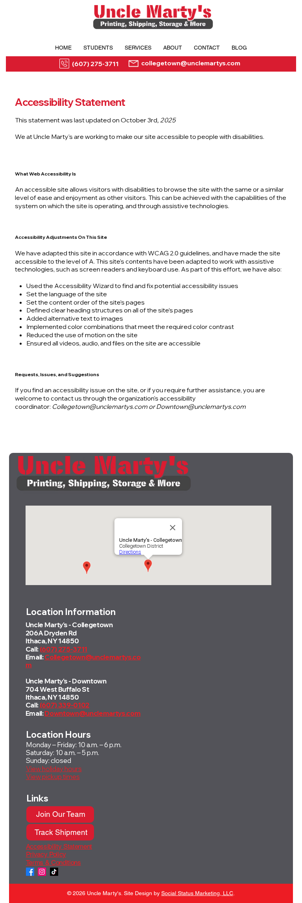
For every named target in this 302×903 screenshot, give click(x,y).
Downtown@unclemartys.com (201, 406)
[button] (98, 48)
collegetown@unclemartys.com (190, 63)
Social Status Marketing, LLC (197, 893)
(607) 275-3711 (95, 64)
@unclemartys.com (110, 713)
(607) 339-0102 (64, 705)
